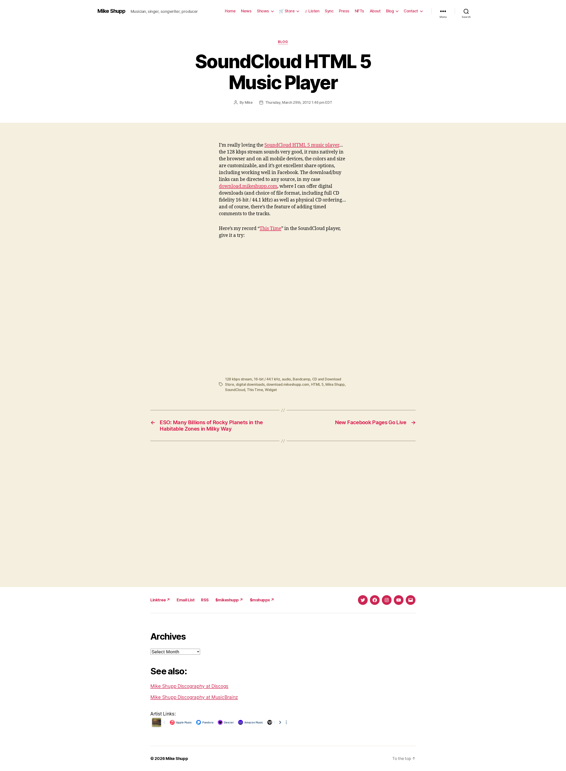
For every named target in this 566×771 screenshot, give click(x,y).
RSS (205, 600)
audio (286, 379)
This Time (270, 229)
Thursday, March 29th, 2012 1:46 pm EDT (298, 102)
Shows (263, 11)
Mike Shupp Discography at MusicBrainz (194, 697)
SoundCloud (235, 389)
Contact (411, 11)
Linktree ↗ (160, 600)
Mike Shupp (111, 11)
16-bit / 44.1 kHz (267, 379)
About (375, 11)
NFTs (359, 11)
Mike (249, 102)
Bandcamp (301, 379)
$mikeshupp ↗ (229, 600)
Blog (390, 11)
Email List (185, 600)
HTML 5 (317, 384)
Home (230, 11)
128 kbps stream (238, 379)
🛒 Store (287, 11)
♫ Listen (311, 11)
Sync (329, 11)
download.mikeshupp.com (248, 186)
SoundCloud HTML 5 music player (301, 145)
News (246, 11)
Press (344, 11)
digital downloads (250, 384)
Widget (271, 389)
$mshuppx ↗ (262, 600)
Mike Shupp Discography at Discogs (189, 686)
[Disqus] (283, 514)
